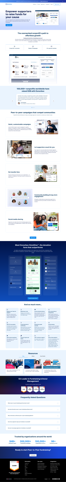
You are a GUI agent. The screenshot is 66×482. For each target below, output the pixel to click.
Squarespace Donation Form (55, 464)
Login (51, 4)
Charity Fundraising (41, 469)
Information (27, 461)
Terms (26, 470)
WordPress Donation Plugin (55, 463)
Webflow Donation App (54, 469)
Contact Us (27, 463)
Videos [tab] (33, 356)
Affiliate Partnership (28, 473)
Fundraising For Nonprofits (42, 466)
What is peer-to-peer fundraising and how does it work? (19, 403)
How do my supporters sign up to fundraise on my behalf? (19, 421)
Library (26, 474)
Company (47, 4)
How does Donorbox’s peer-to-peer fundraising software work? (20, 409)
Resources (42, 4)
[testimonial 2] (32, 107)
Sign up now (57, 4)
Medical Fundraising (41, 464)
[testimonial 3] (33, 107)
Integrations (53, 461)
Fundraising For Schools (42, 467)
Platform (34, 4)
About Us (26, 464)
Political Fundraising (41, 463)
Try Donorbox (33, 455)
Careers (26, 467)
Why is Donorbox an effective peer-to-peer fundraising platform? (20, 415)
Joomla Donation (53, 470)
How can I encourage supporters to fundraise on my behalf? (19, 428)
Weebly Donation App (54, 467)
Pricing (38, 4)
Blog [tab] (23, 356)
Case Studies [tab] (42, 356)
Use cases (40, 461)
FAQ (25, 469)
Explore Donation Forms (33, 298)
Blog (25, 466)
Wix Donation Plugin (53, 466)
